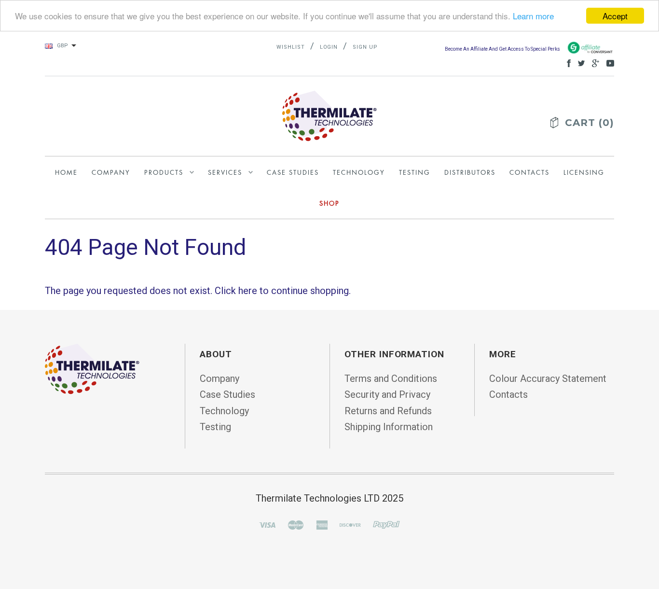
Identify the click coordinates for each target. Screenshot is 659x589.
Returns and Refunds (388, 411)
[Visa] (267, 524)
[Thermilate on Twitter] (579, 62)
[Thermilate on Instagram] (608, 62)
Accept (615, 16)
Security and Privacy (387, 394)
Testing (215, 427)
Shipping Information (388, 427)
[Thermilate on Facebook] (566, 62)
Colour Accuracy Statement (547, 378)
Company (219, 378)
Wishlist (290, 47)
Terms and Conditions (390, 378)
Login (329, 47)
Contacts (508, 394)
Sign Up (365, 47)
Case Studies (227, 394)
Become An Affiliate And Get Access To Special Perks (503, 49)
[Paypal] (386, 524)
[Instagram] (92, 368)
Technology (224, 411)
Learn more (533, 16)
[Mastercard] (296, 524)
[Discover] (350, 524)
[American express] (322, 524)
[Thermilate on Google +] (593, 62)
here (247, 290)
